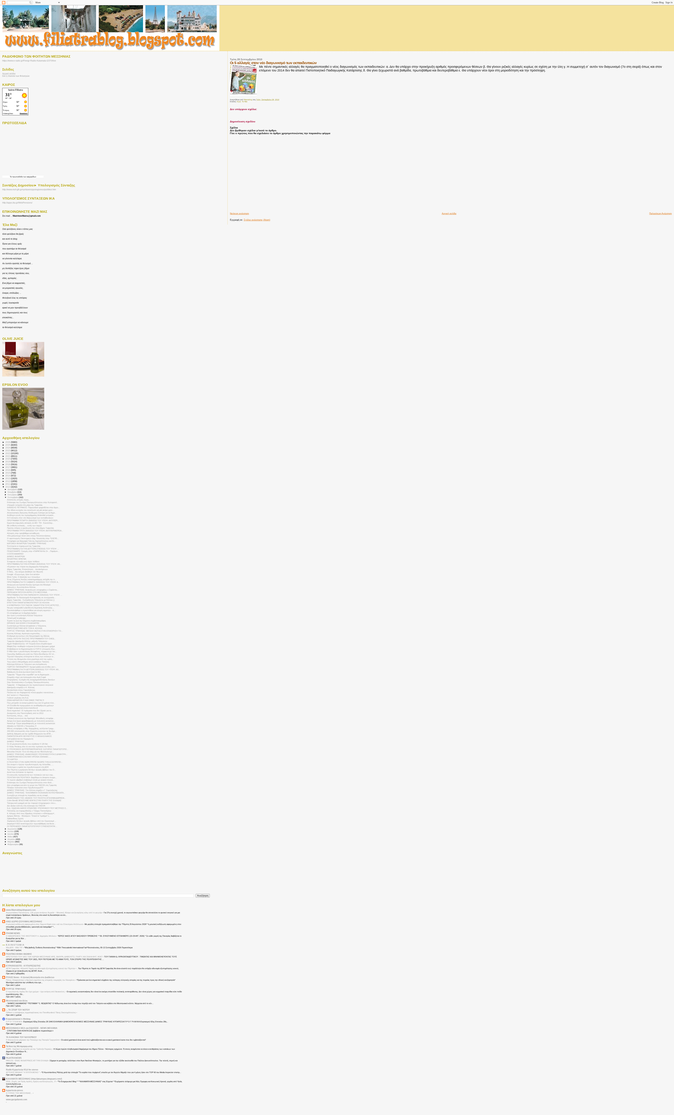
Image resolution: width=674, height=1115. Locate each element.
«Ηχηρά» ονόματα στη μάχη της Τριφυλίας (24, 505)
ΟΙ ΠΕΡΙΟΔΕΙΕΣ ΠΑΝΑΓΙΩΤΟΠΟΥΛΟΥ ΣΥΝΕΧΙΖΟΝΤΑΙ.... (32, 826)
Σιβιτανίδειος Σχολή (15, 818)
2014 (8, 475)
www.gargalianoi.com (16, 1099)
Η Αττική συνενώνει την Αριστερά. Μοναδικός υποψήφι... (31, 718)
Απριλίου (12, 839)
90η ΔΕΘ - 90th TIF (14, 947)
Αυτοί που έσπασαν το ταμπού (20, 772)
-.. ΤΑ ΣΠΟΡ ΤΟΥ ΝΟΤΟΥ (18, 1010)
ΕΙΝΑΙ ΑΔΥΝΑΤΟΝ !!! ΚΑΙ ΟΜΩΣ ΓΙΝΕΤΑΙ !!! (25, 700)
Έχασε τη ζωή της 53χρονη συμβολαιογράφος (26, 621)
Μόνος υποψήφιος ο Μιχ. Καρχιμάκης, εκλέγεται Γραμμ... (31, 728)
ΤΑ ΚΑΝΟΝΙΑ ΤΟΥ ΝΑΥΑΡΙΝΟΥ (21, 1037)
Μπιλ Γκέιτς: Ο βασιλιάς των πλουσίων (23, 577)
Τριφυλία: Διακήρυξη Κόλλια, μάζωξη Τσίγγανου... (28, 641)
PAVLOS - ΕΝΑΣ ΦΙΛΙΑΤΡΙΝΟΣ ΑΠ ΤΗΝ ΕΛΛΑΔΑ (27, 1061)
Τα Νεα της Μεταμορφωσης (19, 1046)
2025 (8, 445)
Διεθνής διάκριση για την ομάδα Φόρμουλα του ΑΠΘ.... (30, 734)
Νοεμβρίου (12, 492)
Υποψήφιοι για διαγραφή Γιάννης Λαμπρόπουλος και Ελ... (31, 541)
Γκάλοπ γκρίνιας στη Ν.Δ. (18, 698)
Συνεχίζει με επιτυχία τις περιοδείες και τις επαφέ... (28, 795)
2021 (8, 456)
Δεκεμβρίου (13, 489)
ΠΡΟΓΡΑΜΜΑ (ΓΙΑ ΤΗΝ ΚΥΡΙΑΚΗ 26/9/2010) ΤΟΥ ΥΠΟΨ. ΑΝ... (34, 564)
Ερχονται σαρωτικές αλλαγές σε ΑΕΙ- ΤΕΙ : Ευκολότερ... (30, 523)
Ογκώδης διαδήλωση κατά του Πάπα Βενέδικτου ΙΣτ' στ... (31, 654)
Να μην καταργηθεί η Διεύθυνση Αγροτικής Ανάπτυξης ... (30, 608)
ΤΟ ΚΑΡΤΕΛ (12, 759)
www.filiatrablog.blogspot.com (21, 910)
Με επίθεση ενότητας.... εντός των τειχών (24, 525)
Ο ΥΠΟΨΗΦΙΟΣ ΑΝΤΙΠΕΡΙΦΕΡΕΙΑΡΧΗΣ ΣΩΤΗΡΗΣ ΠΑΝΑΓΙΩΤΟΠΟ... (37, 749)
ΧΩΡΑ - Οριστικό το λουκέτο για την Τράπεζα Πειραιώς (29, 1049)
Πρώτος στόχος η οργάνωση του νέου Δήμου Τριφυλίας (30, 528)
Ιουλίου (11, 831)
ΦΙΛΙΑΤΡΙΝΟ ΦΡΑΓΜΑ (16, 559)
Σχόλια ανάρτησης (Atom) (257, 220)
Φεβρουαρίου (13, 844)
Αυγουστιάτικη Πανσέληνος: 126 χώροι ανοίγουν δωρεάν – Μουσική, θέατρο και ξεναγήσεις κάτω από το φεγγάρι (54, 913)
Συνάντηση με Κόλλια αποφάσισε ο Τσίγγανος (26, 626)
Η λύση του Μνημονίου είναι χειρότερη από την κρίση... (30, 659)
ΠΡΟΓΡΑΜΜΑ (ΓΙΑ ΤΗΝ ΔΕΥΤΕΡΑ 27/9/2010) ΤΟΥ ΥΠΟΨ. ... (33, 549)
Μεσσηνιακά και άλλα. (17, 1000)
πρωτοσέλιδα (17, 177)
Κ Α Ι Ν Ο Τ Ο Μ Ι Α (15, 945)
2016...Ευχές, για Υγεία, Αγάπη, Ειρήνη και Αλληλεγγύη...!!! (31, 1081)
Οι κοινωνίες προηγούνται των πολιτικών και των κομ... (30, 775)
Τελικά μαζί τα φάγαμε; (16, 618)
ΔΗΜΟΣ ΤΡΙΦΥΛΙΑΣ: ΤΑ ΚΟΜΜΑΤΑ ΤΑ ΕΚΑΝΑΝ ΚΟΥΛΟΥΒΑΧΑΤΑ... (36, 793)
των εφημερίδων (29, 177)
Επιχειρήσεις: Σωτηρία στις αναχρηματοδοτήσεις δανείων (31, 680)
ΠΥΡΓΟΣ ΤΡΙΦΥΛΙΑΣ (16, 989)
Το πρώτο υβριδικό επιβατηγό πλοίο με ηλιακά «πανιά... (30, 780)
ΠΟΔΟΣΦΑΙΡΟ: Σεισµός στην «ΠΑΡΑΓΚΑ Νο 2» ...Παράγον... (33, 551)
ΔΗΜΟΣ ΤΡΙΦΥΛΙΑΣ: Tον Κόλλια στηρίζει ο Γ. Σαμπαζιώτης (32, 790)
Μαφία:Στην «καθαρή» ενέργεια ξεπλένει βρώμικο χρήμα (31, 646)
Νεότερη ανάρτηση (239, 213)
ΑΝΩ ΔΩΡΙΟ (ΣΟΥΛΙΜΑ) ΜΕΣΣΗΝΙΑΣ (24, 921)
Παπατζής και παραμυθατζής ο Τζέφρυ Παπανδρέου (29, 811)
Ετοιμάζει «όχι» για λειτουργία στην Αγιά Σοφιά (26, 677)
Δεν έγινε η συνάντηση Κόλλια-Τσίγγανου (24, 615)
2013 (8, 478)
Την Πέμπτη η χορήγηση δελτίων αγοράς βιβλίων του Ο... (31, 770)
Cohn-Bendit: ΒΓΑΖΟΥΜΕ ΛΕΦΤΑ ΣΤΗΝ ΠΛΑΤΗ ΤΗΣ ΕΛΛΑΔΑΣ (34, 800)
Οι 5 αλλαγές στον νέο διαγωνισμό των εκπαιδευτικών (30, 518)
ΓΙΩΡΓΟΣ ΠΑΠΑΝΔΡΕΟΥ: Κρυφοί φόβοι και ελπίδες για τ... (32, 667)
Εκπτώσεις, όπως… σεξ (17, 716)
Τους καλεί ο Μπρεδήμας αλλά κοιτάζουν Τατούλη (28, 662)
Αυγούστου (13, 829)
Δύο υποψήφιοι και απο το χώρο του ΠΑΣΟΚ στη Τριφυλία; (32, 785)
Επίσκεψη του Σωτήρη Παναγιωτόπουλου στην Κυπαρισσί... (32, 502)
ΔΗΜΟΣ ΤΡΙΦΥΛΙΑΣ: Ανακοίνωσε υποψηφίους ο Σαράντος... (33, 590)
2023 (8, 450)
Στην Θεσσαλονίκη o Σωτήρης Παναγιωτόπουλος (28, 682)
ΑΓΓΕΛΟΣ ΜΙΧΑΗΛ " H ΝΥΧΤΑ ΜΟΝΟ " (23, 1072)
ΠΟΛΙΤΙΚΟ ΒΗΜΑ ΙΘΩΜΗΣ (19, 954)
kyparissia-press (14, 1090)
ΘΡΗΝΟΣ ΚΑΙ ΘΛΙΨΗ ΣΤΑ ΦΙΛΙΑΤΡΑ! (23, 623)
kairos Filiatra (15, 89)
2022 (8, 453)
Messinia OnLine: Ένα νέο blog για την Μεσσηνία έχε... (30, 752)
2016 (8, 470)
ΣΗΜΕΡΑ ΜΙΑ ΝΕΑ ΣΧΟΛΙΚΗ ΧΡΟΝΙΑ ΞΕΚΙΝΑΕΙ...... (29, 757)
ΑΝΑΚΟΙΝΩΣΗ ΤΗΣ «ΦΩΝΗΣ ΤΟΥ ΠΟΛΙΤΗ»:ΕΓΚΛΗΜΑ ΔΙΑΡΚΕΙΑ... (36, 798)
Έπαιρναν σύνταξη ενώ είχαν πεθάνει (23, 561)
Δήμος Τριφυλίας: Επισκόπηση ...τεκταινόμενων (27, 569)
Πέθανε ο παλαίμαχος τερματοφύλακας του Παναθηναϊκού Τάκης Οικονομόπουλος (41, 1012)
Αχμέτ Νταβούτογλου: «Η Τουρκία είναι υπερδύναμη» (29, 644)
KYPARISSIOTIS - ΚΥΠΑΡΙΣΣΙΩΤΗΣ (23, 966)
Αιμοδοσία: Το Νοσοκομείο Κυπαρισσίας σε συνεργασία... (31, 597)
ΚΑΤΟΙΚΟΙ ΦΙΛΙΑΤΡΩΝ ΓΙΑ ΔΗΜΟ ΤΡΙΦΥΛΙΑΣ (26, 543)
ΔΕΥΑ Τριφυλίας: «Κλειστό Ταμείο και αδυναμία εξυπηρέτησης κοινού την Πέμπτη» (41, 968)
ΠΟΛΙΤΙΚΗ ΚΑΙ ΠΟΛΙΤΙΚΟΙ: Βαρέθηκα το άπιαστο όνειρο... (32, 777)
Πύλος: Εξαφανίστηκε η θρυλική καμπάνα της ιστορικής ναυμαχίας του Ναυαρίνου (40, 980)
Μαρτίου (11, 842)
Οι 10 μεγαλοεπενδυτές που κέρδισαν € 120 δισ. (27, 744)
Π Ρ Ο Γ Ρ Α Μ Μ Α (14, 1022)
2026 (8, 442)
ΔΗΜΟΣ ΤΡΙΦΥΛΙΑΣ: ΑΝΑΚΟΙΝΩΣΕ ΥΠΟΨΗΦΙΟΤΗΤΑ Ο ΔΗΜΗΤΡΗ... (37, 754)
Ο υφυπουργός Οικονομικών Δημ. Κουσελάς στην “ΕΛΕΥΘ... (33, 538)
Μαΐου (10, 837)
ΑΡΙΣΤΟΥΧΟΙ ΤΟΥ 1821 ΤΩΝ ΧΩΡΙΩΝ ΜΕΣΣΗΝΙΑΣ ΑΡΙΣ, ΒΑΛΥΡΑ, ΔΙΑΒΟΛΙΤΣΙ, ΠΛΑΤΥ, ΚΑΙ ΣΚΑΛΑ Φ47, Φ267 (54, 957)
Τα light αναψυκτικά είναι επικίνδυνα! (22, 708)
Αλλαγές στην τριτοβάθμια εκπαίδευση (23, 533)
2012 (8, 481)
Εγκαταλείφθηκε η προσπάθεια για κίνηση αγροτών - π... (31, 610)
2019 (8, 461)
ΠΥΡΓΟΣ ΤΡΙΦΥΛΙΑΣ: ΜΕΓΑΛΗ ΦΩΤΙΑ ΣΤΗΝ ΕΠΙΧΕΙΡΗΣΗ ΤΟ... (35, 631)
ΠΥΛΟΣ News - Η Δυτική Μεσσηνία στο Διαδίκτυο (30, 977)
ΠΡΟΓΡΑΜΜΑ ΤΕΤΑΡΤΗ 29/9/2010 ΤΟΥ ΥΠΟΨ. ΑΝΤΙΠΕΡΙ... (33, 520)
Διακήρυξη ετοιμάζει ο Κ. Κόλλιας (21, 687)
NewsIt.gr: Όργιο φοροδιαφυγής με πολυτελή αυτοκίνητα (31, 723)
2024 (8, 448)
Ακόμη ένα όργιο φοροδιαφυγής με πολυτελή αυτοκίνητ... (31, 721)
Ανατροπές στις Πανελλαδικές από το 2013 (25, 713)
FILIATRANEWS (14, 1058)
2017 (8, 467)
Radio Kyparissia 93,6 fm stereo (22, 1069)
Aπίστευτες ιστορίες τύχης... (18, 500)
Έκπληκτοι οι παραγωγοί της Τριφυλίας (23, 546)
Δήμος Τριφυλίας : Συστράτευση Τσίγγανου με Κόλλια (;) (31, 600)
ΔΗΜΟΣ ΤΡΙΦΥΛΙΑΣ (15, 741)
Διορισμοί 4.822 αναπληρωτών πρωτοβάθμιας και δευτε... (31, 824)
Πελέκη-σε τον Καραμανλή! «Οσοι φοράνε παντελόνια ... (31, 692)
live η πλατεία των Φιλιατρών (15, 76)
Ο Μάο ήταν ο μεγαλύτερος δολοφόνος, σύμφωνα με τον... (32, 651)
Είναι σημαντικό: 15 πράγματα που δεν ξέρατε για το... (30, 711)
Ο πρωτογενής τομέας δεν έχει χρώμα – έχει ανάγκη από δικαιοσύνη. (35, 992)
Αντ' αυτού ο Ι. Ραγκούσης (18, 695)
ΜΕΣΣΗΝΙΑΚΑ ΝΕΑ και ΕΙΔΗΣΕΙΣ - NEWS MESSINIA (31, 1028)
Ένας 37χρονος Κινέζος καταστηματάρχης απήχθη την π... (31, 579)
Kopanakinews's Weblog (18, 1019)
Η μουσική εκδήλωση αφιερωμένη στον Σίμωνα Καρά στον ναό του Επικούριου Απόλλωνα (44, 924)
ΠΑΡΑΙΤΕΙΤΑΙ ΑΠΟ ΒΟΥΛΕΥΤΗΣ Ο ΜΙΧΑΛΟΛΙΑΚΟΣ (29, 736)
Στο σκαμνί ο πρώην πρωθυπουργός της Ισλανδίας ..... (30, 764)
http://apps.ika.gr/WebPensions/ (17, 203)
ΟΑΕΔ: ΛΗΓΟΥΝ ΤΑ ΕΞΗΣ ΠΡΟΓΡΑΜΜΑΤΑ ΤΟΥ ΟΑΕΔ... (31, 639)
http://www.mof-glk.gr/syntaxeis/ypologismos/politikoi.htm (29, 189)
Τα (11, 177)
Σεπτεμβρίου (13, 497)
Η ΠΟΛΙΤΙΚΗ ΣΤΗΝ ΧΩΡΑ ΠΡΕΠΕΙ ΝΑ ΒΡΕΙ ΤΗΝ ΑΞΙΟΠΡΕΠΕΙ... (34, 762)
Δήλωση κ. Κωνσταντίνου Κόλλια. (21, 587)
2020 (8, 459)
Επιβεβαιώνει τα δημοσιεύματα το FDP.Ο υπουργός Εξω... (31, 649)
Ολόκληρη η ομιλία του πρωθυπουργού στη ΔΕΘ (28, 767)
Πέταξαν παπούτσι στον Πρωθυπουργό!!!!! (25, 788)
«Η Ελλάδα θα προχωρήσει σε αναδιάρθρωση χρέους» (30, 705)
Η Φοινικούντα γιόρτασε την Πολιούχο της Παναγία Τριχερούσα (33, 1040)
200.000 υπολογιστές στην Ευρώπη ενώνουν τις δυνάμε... (32, 731)
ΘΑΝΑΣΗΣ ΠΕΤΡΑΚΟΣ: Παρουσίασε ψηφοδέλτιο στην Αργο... (33, 507)
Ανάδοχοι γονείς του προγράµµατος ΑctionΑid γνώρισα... (31, 515)
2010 (8, 487)
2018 (8, 464)
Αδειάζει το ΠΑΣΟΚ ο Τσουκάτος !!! (22, 726)
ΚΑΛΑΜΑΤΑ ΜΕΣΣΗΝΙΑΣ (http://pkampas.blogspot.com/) (34, 1079)
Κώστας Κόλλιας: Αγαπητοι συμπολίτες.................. (28, 633)
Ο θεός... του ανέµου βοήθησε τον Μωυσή (25, 572)
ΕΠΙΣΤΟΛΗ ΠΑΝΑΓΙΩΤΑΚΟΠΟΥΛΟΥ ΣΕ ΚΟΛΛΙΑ (28, 603)
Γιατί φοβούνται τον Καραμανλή (20, 739)
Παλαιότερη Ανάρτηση (660, 213)
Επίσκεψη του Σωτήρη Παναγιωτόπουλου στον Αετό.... (30, 782)
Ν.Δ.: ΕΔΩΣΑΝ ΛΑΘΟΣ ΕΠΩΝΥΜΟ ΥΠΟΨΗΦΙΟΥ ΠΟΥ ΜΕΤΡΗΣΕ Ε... (37, 808)
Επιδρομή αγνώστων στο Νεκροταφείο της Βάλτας (28, 636)
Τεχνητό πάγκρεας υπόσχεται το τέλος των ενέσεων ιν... (31, 656)
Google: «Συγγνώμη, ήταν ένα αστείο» (23, 574)
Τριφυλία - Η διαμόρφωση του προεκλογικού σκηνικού (30, 685)
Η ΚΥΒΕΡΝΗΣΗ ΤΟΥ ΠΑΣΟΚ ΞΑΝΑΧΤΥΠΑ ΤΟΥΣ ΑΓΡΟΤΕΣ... (34, 605)
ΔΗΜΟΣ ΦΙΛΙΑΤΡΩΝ (16, 556)
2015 (8, 473)
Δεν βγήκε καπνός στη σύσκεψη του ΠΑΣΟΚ (26, 806)
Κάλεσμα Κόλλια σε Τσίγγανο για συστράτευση (27, 664)
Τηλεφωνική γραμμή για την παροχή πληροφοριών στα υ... (32, 803)
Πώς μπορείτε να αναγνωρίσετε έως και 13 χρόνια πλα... (31, 703)
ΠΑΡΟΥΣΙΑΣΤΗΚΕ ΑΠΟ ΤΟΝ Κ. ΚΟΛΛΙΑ (24, 628)
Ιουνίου (11, 834)
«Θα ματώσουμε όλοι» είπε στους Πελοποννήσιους (29, 536)
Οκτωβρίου (13, 495)
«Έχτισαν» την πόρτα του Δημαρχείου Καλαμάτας (27, 567)
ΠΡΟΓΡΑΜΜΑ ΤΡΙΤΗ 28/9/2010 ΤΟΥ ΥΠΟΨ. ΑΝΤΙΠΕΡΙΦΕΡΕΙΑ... (35, 531)
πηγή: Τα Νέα (242, 102)
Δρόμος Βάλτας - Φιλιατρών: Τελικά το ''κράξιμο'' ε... (29, 816)
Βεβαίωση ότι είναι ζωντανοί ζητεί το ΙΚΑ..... (25, 672)
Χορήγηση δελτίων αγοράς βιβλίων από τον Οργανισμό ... (31, 821)
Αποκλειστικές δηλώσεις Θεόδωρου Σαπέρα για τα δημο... (31, 513)
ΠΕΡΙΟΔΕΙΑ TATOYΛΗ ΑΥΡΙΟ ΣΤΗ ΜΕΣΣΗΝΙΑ (27, 592)
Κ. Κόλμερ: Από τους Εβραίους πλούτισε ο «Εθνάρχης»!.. (31, 813)
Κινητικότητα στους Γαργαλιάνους (21, 690)
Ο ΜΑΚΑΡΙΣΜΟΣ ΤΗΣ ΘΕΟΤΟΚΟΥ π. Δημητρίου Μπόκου (31, 936)
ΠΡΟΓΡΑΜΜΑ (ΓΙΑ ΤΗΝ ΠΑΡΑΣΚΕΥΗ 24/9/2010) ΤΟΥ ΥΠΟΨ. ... (34, 595)
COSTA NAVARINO (15, 554)
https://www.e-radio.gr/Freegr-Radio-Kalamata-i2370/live (29, 61)
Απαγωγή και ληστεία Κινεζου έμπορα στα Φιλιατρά (28, 585)
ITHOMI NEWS (13, 933)
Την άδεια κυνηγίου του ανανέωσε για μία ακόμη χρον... (30, 510)
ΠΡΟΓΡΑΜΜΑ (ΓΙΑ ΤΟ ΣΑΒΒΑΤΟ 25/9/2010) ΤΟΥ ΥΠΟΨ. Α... (33, 582)
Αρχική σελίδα (449, 213)
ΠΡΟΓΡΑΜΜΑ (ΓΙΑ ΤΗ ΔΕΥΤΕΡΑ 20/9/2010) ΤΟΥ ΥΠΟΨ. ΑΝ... (33, 669)
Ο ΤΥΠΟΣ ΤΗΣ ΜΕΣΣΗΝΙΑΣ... (19, 1093)
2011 (8, 484)
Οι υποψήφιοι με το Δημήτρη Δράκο (22, 613)
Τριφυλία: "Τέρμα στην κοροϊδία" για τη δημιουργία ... (29, 675)
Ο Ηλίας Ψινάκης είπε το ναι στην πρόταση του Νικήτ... (30, 746)
